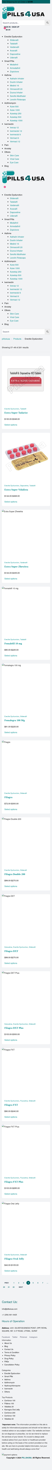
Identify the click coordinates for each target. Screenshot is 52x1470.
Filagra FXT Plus (13, 1181)
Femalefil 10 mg (13, 643)
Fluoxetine (24, 1101)
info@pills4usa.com (9, 1309)
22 (14, 1287)
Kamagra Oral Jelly (12, 1409)
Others (7, 1391)
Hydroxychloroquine (12, 1385)
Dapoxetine (24, 485)
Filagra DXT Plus (13, 1028)
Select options (10, 424)
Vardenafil (23, 562)
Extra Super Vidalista (16, 489)
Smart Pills (8, 1376)
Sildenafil (23, 716)
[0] (3, 188)
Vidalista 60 (9, 1419)
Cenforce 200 (9, 1412)
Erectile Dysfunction (11, 409)
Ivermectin (8, 1388)
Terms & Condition (11, 1352)
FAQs (6, 1361)
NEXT (21, 1287)
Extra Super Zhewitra (16, 566)
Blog (6, 1346)
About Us (8, 1343)
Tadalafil (23, 409)
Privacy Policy (9, 1355)
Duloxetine (8, 947)
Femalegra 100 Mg (14, 720)
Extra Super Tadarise (16, 412)
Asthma (7, 1379)
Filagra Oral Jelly (14, 1258)
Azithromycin (9, 1382)
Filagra (8, 797)
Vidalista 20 (9, 1406)
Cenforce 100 (9, 1400)
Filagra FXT (11, 1104)
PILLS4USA (27, 1457)
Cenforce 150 (9, 1415)
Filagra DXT (11, 951)
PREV (7, 1283)
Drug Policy (9, 1358)
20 (4, 1287)
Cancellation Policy (11, 1364)
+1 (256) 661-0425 (9, 1314)
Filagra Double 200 (14, 874)
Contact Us (8, 1349)
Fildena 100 (9, 1403)
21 (9, 1287)
